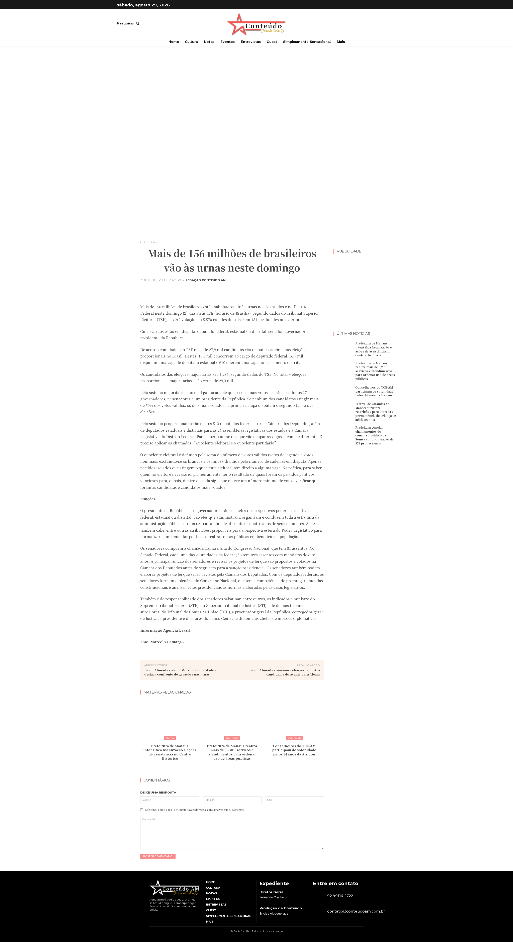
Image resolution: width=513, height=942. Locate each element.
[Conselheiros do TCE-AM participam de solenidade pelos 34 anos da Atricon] (294, 719)
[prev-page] (228, 767)
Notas (153, 242)
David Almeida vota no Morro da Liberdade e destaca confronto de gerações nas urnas (180, 672)
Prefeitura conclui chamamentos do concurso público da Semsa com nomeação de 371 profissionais (374, 435)
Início (143, 242)
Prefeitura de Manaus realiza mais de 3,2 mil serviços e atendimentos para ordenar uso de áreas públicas (232, 752)
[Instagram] (392, 5)
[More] (272, 290)
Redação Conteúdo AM (206, 280)
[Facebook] (382, 5)
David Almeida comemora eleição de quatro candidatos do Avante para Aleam (284, 672)
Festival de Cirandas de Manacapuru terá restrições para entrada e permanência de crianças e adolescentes (375, 411)
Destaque (231, 737)
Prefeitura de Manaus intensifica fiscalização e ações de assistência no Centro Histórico (169, 752)
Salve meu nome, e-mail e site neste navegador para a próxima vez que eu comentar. (194, 809)
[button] (129, 23)
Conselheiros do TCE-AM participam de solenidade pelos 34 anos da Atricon (294, 750)
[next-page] (234, 767)
